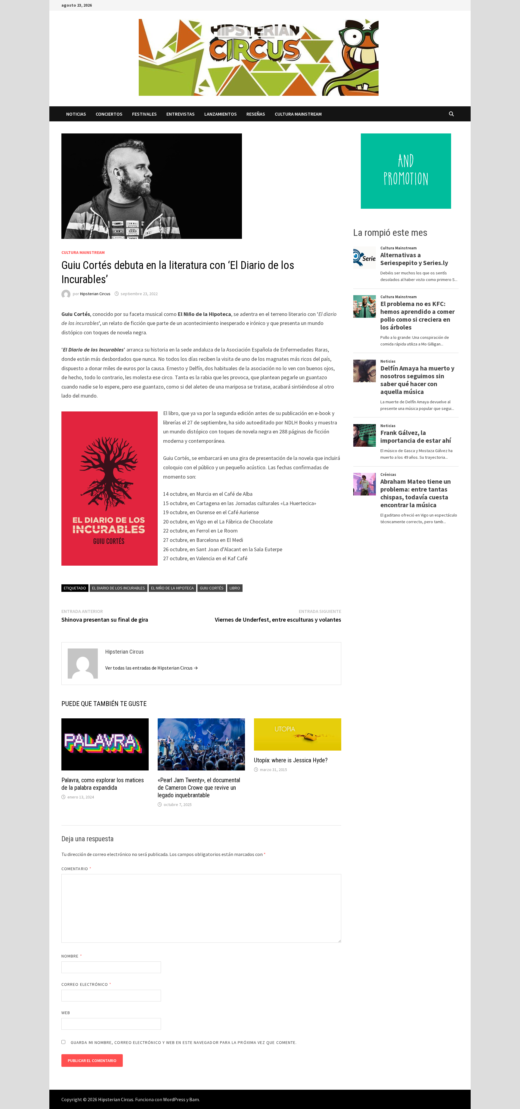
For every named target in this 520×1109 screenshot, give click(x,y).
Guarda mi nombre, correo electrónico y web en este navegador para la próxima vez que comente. (184, 1042)
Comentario (76, 868)
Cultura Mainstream (298, 114)
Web (65, 1012)
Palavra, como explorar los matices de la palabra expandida (102, 783)
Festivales (144, 114)
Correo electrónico (86, 984)
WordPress (174, 1099)
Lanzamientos (220, 114)
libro (235, 588)
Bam (194, 1099)
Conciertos (109, 114)
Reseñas (255, 114)
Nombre (71, 956)
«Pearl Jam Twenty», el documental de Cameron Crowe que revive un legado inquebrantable (199, 787)
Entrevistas (180, 114)
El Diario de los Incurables (118, 588)
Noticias (76, 114)
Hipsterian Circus (95, 293)
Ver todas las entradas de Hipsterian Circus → (151, 668)
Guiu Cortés (212, 588)
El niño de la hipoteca (172, 588)
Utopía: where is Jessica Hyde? (291, 760)
